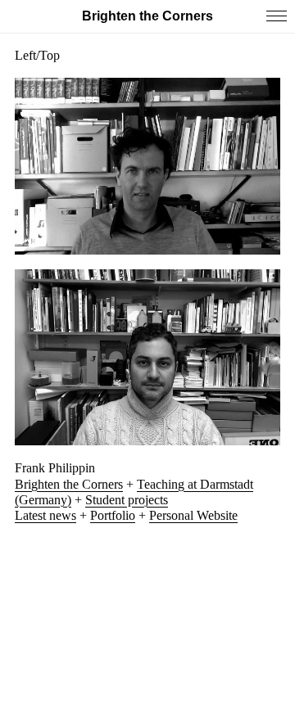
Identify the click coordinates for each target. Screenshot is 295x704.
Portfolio (112, 515)
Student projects (126, 500)
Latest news (45, 515)
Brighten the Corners (69, 484)
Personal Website (193, 515)
